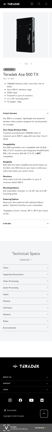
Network (7, 314)
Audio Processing (10, 287)
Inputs (6, 294)
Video (5, 267)
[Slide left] (21, 64)
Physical (6, 301)
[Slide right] (31, 64)
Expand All (25, 259)
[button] (39, 4)
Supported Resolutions (13, 274)
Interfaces (7, 307)
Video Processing (10, 281)
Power (5, 321)
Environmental (9, 328)
